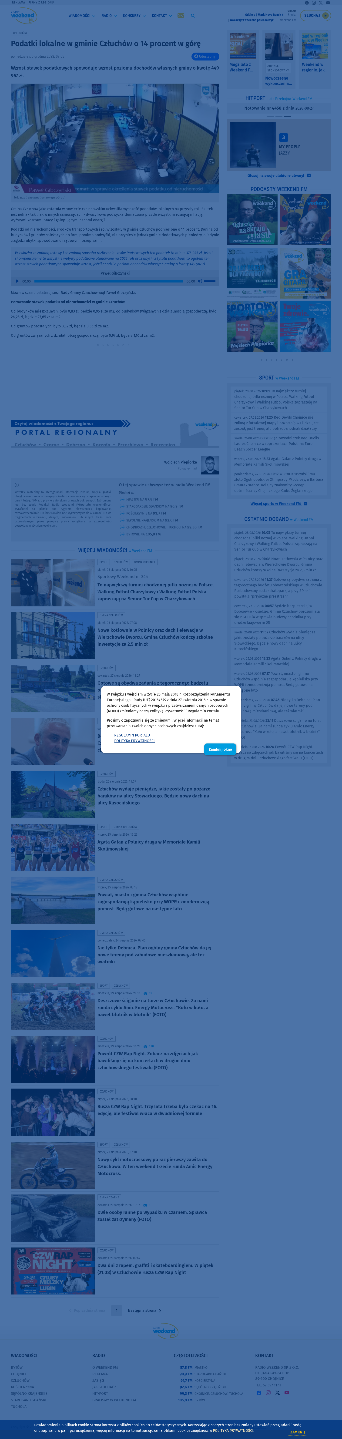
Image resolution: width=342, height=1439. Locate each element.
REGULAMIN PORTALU (132, 735)
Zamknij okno (220, 749)
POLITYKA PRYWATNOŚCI (134, 741)
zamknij (297, 1432)
